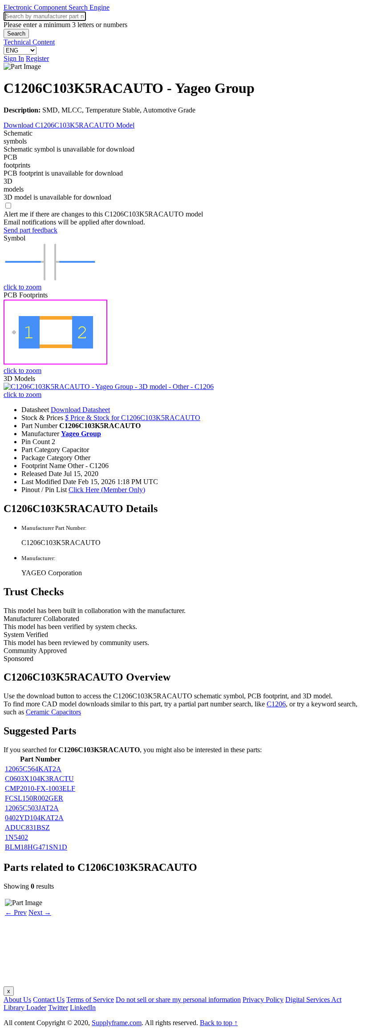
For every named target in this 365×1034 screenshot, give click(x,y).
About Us (17, 999)
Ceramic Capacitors (53, 712)
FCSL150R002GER (34, 798)
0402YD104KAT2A (34, 818)
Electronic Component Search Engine (57, 7)
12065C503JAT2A (32, 808)
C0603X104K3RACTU (39, 778)
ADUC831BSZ (27, 827)
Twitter (58, 1007)
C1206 (276, 704)
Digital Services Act (313, 999)
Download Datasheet (80, 409)
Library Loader (25, 1007)
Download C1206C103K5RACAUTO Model (69, 125)
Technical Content (29, 42)
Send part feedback (30, 230)
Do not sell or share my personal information (178, 999)
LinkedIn (83, 1007)
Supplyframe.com (117, 1022)
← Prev (16, 912)
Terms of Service (90, 999)
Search (16, 33)
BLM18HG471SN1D (36, 847)
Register (37, 58)
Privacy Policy (263, 999)
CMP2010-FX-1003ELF (40, 788)
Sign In (14, 58)
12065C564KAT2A (33, 769)
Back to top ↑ (219, 1022)
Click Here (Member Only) (107, 489)
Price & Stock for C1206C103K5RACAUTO (132, 417)
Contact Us (49, 999)
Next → (39, 912)
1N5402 (16, 837)
